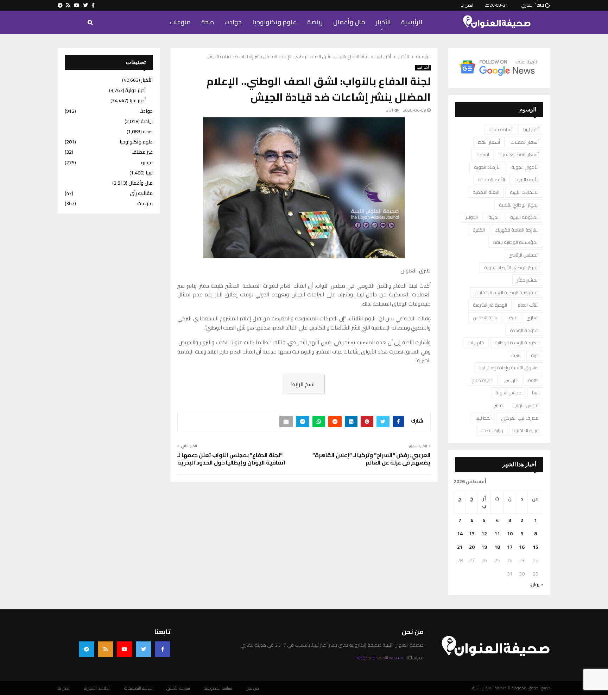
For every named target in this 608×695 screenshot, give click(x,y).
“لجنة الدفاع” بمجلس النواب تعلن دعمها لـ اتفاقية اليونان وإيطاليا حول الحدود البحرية (231, 459)
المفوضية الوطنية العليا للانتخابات (507, 292)
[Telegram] (86, 649)
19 (484, 547)
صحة (207, 22)
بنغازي (532, 317)
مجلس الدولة (508, 392)
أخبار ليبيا (423, 67)
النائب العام (528, 305)
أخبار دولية (135, 90)
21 (460, 547)
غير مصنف (142, 151)
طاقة (533, 380)
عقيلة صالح (482, 380)
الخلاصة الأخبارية (97, 688)
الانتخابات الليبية (524, 192)
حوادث (233, 22)
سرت (515, 355)
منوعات (180, 22)
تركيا (511, 317)
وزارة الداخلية (526, 430)
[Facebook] (162, 649)
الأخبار (383, 22)
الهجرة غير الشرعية (490, 305)
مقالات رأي (141, 193)
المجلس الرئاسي (523, 255)
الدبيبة (494, 217)
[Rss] (105, 649)
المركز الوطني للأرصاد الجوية (511, 267)
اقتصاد (482, 154)
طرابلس (511, 380)
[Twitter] (143, 649)
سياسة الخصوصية (218, 688)
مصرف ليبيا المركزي (520, 418)
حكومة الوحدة (524, 330)
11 (497, 533)
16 (522, 547)
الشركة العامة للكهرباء (517, 230)
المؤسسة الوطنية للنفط (516, 242)
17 (510, 547)
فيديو (147, 162)
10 (510, 533)
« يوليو (536, 584)
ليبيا (535, 392)
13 (472, 533)
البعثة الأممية (486, 192)
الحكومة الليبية (524, 217)
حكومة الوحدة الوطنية (517, 342)
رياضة (315, 22)
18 (497, 547)
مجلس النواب (526, 405)
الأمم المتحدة (491, 179)
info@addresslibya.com (379, 657)
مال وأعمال (349, 22)
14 (460, 533)
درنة (535, 355)
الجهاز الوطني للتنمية (519, 205)
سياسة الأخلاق (178, 688)
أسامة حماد (501, 129)
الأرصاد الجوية (487, 167)
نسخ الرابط (303, 384)
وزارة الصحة (492, 430)
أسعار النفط (489, 142)
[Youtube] (124, 649)
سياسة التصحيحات (138, 688)
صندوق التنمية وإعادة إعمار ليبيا (509, 367)
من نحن (252, 688)
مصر (498, 405)
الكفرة (479, 230)
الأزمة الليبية (527, 179)
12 (484, 533)
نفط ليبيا (482, 418)
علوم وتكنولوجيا (274, 22)
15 (535, 547)
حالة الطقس (485, 317)
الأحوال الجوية (525, 167)
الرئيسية (411, 22)
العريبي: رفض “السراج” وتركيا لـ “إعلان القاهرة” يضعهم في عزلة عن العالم (371, 459)
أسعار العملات (525, 142)
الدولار (472, 217)
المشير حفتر (528, 280)
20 (472, 547)
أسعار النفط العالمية (519, 154)
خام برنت (476, 342)
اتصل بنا (467, 5)
